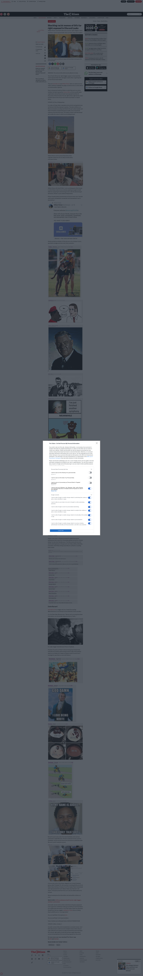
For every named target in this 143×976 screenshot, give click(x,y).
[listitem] (71, 469)
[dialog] (71, 488)
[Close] (97, 443)
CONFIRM (61, 530)
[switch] (90, 473)
